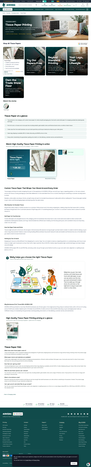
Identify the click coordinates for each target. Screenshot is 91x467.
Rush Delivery (81, 439)
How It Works (62, 433)
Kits (24, 442)
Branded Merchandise (80, 9)
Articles (80, 1)
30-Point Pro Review (83, 427)
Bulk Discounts (82, 429)
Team (60, 429)
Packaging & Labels (39, 9)
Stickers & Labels (6, 439)
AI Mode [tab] (48, 1)
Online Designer (82, 437)
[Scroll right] (76, 5)
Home (4, 13)
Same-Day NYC (30, 1)
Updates (61, 427)
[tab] (44, 1)
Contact (61, 425)
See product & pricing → (51, 178)
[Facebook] (68, 414)
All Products (17, 1)
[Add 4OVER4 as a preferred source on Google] (83, 43)
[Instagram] (81, 414)
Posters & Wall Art (6, 446)
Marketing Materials (29, 9)
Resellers (61, 437)
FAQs (25, 446)
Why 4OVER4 (82, 422)
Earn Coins (81, 431)
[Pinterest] (87, 414)
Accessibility (5, 463)
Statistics (26, 433)
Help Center (87, 1)
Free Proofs (81, 433)
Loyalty (60, 1)
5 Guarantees (81, 435)
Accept (74, 463)
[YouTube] (75, 414)
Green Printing (82, 446)
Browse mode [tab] (39, 1)
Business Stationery (18, 9)
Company (61, 422)
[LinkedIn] (84, 414)
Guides (25, 427)
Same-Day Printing (83, 442)
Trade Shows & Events (7, 444)
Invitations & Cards (49, 9)
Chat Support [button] (45, 429)
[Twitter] (78, 414)
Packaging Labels (15, 13)
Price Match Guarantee (83, 425)
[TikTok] (71, 414)
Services (25, 439)
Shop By (23, 1)
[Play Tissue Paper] (31, 163)
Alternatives (26, 435)
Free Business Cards (9, 1)
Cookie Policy (28, 460)
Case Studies (26, 429)
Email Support (45, 427)
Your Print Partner (63, 431)
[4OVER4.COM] (9, 5)
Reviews (61, 439)
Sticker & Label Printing (69, 9)
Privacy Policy (36, 460)
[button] (88, 464)
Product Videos (27, 444)
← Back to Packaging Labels (9, 394)
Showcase (26, 431)
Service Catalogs (82, 444)
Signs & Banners (58, 9)
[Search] (36, 5)
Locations (26, 437)
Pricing (60, 435)
